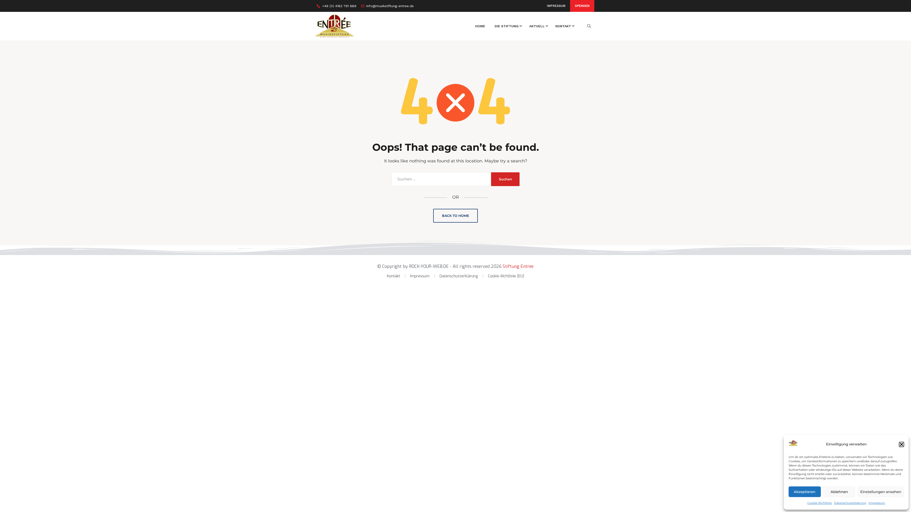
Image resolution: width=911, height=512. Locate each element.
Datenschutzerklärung (850, 503)
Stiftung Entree (518, 266)
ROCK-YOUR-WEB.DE (429, 266)
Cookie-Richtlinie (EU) (506, 276)
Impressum (877, 503)
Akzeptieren (804, 491)
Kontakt (393, 276)
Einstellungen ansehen (880, 491)
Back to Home (455, 216)
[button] (901, 444)
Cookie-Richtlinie (819, 503)
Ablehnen (839, 491)
